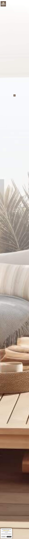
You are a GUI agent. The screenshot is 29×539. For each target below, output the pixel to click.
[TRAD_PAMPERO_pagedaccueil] (3, 6)
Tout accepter (9, 536)
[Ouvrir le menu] (28, 1)
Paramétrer (3, 536)
